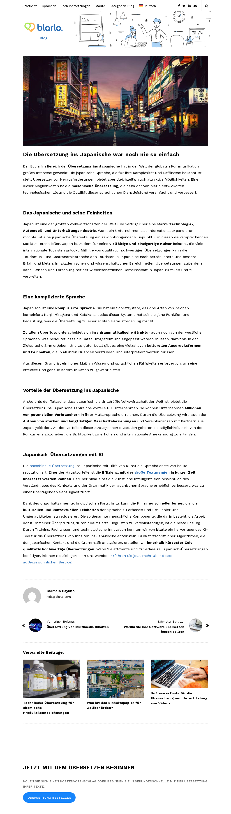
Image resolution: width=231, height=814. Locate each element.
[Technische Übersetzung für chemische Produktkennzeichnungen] (51, 679)
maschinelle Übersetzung (52, 466)
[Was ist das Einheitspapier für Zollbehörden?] (115, 679)
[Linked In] (189, 5)
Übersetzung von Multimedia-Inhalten (78, 627)
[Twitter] (183, 5)
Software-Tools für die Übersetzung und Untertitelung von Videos (179, 698)
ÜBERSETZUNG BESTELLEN (49, 797)
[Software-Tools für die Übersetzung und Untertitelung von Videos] (179, 674)
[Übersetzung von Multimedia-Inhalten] (35, 625)
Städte (100, 6)
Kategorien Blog (122, 6)
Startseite (30, 6)
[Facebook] (179, 5)
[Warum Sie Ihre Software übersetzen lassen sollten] (195, 625)
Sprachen (49, 6)
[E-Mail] (195, 5)
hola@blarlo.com (58, 596)
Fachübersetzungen (75, 6)
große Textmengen (152, 472)
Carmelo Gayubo (60, 591)
